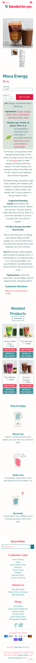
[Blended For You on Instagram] (20, 627)
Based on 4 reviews (13, 291)
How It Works (18, 560)
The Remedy (26, 341)
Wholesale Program (18, 619)
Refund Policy (18, 575)
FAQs (18, 562)
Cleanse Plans (18, 611)
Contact (18, 573)
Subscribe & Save (18, 617)
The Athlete (9, 377)
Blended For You (21, 647)
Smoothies (18, 606)
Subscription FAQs (18, 565)
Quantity (6, 95)
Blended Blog (18, 595)
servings (6, 86)
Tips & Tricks (18, 570)
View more (18, 318)
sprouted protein (15, 117)
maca (26, 117)
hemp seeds (24, 114)
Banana (20, 111)
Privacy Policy (23, 655)
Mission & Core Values (18, 592)
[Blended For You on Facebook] (15, 627)
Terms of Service (18, 578)
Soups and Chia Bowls (18, 609)
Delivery (18, 567)
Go (32, 546)
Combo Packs (18, 614)
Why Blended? (18, 589)
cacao (15, 114)
